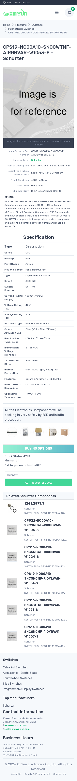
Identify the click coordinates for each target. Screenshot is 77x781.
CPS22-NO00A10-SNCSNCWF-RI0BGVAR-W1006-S (43, 525)
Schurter (36, 160)
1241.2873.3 (34, 503)
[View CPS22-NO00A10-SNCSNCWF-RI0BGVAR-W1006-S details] (12, 530)
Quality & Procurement (37, 774)
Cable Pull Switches (15, 667)
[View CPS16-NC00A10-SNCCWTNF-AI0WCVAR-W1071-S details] (12, 610)
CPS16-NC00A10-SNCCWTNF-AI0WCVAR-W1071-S (43, 605)
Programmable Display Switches (23, 689)
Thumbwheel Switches (17, 678)
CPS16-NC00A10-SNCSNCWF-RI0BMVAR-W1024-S (43, 552)
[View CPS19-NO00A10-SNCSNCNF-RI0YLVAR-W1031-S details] (12, 583)
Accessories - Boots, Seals (20, 673)
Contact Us (59, 774)
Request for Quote (41, 482)
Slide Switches (12, 683)
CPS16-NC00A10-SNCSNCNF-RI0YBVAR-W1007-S (42, 631)
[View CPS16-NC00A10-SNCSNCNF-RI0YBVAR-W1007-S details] (12, 636)
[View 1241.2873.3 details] (12, 508)
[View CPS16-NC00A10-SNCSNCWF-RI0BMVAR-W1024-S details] (12, 557)
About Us (16, 774)
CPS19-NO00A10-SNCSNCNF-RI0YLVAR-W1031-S (42, 578)
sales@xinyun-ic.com (17, 729)
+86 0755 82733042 (18, 2)
